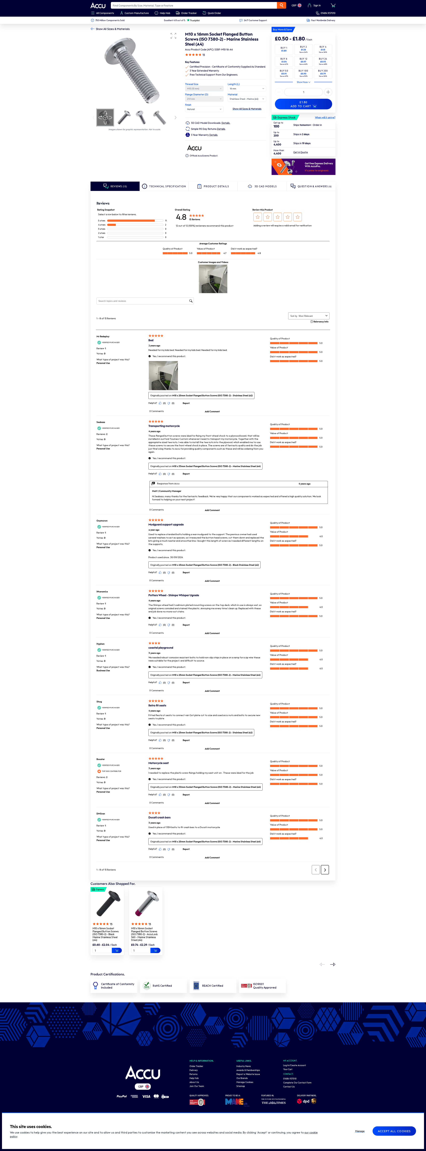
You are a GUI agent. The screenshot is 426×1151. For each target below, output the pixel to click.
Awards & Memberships (248, 1070)
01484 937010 (328, 12)
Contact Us (289, 1086)
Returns (194, 1074)
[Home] (142, 1072)
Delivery (194, 1070)
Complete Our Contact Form (297, 1082)
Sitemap (240, 1086)
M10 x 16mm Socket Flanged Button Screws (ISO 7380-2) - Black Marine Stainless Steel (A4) (106, 934)
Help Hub (194, 1078)
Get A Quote (300, 152)
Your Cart (287, 1069)
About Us (194, 1082)
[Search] (281, 5)
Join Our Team (197, 1086)
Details (225, 122)
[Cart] (333, 5)
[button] (173, 36)
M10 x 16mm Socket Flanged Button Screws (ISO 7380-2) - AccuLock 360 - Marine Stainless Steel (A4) (144, 934)
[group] (134, 69)
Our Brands (242, 1078)
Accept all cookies (394, 1131)
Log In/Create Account (294, 1065)
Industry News (243, 1066)
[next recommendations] (332, 964)
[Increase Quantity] (279, 92)
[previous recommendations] (322, 964)
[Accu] (98, 5)
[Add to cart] (117, 950)
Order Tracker (196, 1066)
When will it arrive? (325, 117)
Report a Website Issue (248, 1074)
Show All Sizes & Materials (113, 28)
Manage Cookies (244, 1082)
